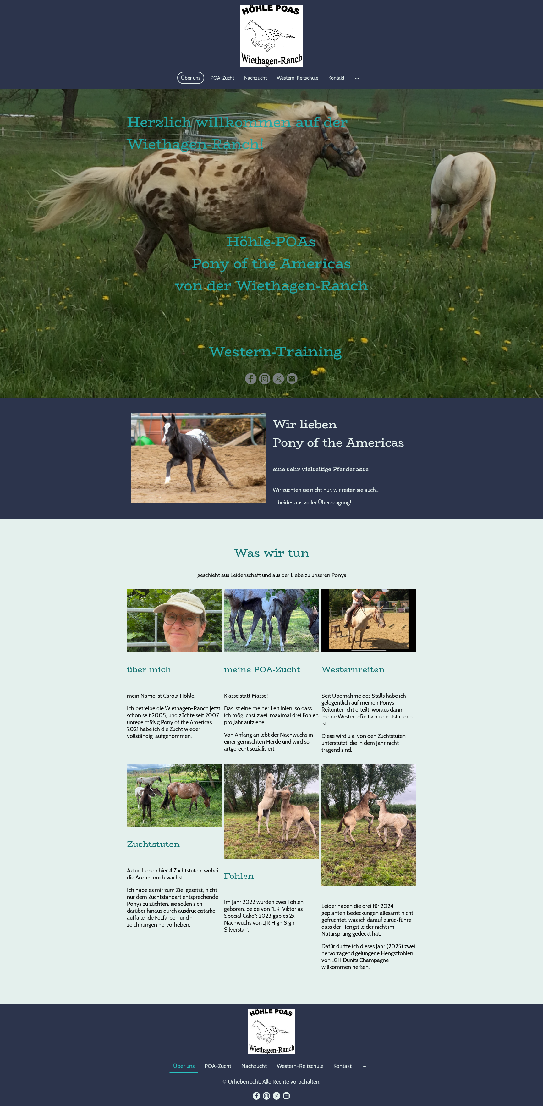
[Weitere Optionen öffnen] (357, 78)
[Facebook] (250, 378)
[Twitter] (278, 378)
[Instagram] (264, 378)
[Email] (292, 378)
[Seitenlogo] (272, 36)
